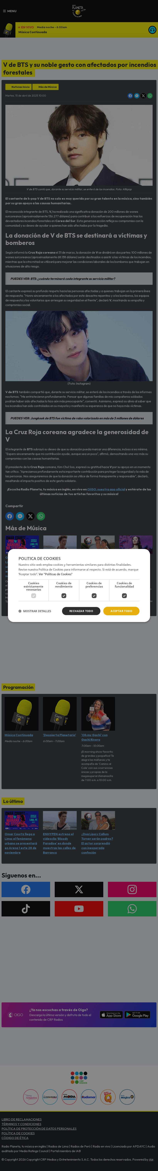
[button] (34, 611)
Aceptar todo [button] (121, 611)
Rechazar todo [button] (81, 611)
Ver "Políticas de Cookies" (55, 574)
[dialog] (79, 585)
